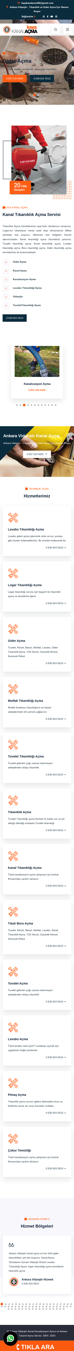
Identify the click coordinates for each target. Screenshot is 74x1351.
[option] (37, 52)
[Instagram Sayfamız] (56, 16)
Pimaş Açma (17, 1094)
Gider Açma (16, 640)
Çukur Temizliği (19, 1150)
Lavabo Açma (37, 384)
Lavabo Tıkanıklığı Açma (26, 529)
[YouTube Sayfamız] (51, 16)
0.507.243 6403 (14, 78)
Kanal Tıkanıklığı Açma (24, 867)
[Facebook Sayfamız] (48, 16)
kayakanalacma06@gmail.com (37, 3)
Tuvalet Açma (18, 983)
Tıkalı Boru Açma (20, 923)
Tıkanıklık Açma (19, 812)
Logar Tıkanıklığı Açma (25, 585)
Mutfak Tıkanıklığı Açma (25, 700)
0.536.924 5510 (42, 78)
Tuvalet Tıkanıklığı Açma (26, 756)
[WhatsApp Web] (44, 16)
